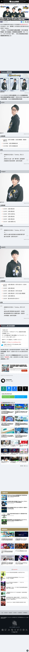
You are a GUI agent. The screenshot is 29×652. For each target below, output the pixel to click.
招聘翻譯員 (25, 612)
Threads (20, 389)
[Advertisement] (14, 54)
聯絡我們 (7, 357)
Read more (24, 370)
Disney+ (26, 465)
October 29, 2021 (8, 345)
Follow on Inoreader (20, 396)
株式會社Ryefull (24, 24)
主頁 (2, 612)
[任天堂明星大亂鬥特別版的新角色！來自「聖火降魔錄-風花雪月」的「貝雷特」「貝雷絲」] (7, 534)
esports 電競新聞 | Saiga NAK (14, 627)
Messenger (9, 389)
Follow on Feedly (7, 396)
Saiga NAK (14, 2)
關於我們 (6, 612)
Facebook (14, 389)
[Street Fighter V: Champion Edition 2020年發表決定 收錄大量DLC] (7, 546)
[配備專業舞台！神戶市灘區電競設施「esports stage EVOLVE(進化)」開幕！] (7, 558)
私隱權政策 (20, 612)
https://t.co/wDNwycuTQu (14, 342)
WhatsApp (3, 389)
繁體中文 (25, 1)
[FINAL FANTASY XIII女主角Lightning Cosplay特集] (21, 558)
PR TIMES (27, 163)
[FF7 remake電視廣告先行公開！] (21, 546)
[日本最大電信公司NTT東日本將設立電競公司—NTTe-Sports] (21, 534)
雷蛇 (22, 465)
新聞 (1, 21)
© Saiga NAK (14, 632)
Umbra (28, 92)
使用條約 (15, 612)
